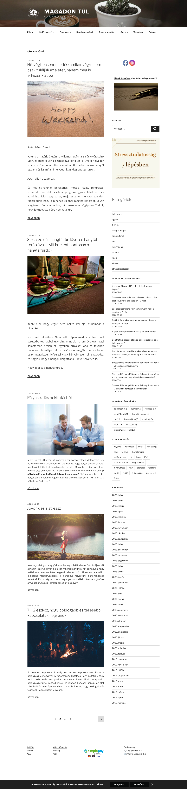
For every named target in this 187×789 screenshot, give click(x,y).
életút (116, 473)
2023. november (120, 555)
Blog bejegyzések (85, 32)
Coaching (64, 32)
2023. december (120, 549)
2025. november (120, 528)
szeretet (141, 467)
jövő (146, 457)
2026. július (117, 495)
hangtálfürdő (118, 236)
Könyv (123, 32)
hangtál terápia (119, 230)
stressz (115, 263)
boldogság (117, 214)
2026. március (119, 517)
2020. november (120, 615)
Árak (55, 754)
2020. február (118, 653)
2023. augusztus (120, 560)
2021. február (118, 599)
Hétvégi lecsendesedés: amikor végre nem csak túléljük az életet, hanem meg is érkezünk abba (64, 70)
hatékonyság (120, 457)
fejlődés (115, 225)
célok (140, 446)
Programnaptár (106, 32)
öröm (116, 478)
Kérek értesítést (122, 78)
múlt (131, 467)
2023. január (118, 577)
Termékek (138, 32)
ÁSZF (29, 754)
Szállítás (30, 747)
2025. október (118, 533)
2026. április (117, 511)
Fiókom (152, 32)
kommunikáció (121, 462)
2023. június (117, 571)
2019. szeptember (120, 675)
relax (114, 258)
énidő (125, 473)
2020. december (120, 610)
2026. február (118, 522)
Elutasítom (139, 784)
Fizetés (30, 750)
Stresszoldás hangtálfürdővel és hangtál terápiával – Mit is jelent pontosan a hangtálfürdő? (62, 244)
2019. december (120, 659)
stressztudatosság (120, 269)
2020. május (118, 642)
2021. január (118, 604)
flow (116, 452)
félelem (125, 452)
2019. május (118, 692)
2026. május (118, 506)
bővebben (33, 218)
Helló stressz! (45, 32)
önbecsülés (137, 473)
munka (115, 252)
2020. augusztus (120, 631)
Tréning (56, 750)
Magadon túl (67, 11)
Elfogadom (119, 784)
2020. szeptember (120, 626)
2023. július (117, 566)
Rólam (30, 32)
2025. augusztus (120, 539)
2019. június (117, 686)
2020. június (118, 637)
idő (113, 241)
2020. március (119, 648)
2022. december (120, 582)
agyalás (117, 446)
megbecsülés (137, 462)
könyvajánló (117, 247)
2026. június (117, 500)
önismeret (151, 473)
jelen (138, 457)
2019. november (120, 664)
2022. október (118, 588)
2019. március (118, 703)
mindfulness (119, 467)
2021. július (117, 593)
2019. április (117, 697)
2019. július (117, 681)
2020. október (118, 621)
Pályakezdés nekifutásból (49, 397)
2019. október (118, 670)
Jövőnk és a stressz (44, 508)
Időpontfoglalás (60, 747)
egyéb (115, 219)
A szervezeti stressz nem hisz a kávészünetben (134, 331)
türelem (152, 467)
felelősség (151, 446)
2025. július (117, 544)
